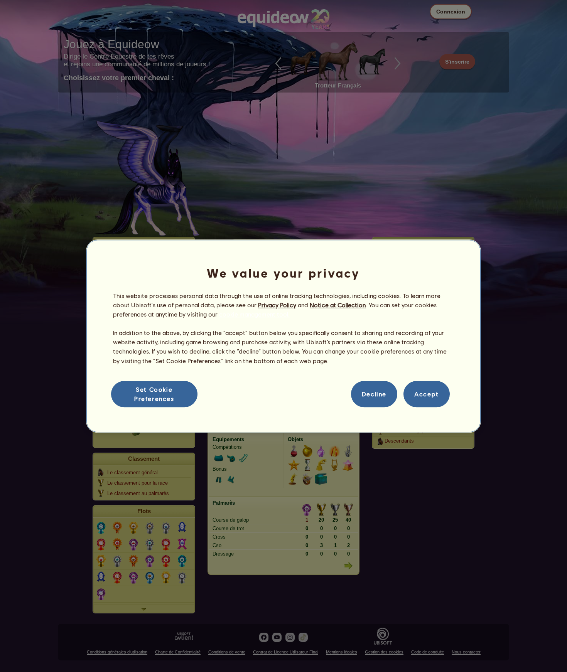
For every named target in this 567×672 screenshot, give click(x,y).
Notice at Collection (338, 304)
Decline (374, 393)
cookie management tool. (254, 314)
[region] (283, 336)
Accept (426, 393)
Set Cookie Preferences (154, 394)
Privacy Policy (277, 304)
